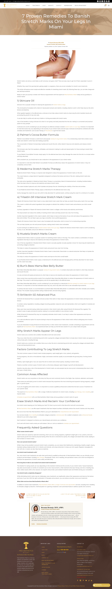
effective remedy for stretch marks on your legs (81, 283)
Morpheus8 (49, 130)
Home (43, 547)
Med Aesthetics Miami (70, 94)
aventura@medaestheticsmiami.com (84, 566)
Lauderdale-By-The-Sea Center (83, 569)
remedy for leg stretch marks (59, 139)
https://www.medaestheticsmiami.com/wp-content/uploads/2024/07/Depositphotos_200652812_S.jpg (21, 495)
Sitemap (44, 569)
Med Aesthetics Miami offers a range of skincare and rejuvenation (57, 484)
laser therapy (78, 392)
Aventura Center (80, 558)
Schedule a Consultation (42, 523)
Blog (43, 555)
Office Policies (46, 567)
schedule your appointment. (71, 423)
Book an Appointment (48, 560)
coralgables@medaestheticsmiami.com (85, 555)
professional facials (86, 415)
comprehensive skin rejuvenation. (69, 411)
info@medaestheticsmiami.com (21, 1)
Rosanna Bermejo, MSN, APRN (57, 42)
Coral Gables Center (81, 549)
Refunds (82, 586)
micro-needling (86, 392)
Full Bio (33, 523)
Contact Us (45, 557)
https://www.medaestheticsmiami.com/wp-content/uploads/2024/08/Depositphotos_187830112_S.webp (91, 495)
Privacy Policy (61, 586)
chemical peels (60, 415)
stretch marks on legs (59, 104)
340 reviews (72, 550)
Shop (43, 552)
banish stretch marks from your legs (49, 227)
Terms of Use (68, 586)
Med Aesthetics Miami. (29, 326)
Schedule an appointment (24, 397)
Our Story (45, 549)
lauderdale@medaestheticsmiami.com (85, 575)
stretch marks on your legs (72, 126)
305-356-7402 (7, 1)
